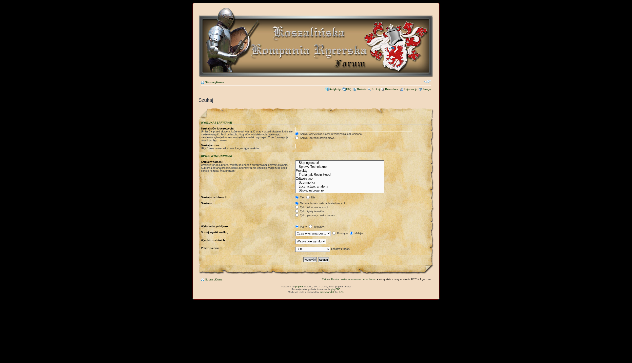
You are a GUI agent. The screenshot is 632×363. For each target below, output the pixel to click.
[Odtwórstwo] (340, 179)
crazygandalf (327, 292)
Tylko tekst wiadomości (313, 207)
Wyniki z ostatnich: (213, 240)
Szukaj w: (207, 203)
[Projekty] (340, 171)
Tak (301, 197)
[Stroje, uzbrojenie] (340, 190)
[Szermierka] (340, 183)
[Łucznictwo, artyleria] (340, 187)
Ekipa (325, 279)
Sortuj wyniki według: (215, 232)
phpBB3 (335, 289)
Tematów (318, 226)
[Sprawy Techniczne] (340, 167)
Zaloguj (427, 89)
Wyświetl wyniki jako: (215, 226)
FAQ (349, 89)
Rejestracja (410, 89)
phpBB (299, 286)
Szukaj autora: (210, 145)
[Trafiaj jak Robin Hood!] (340, 175)
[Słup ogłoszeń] (340, 163)
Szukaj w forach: (212, 161)
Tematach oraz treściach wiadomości (322, 203)
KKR (341, 292)
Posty (303, 226)
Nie (312, 197)
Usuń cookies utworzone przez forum (353, 279)
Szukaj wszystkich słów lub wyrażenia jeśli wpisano (330, 133)
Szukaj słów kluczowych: (217, 128)
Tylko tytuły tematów (311, 211)
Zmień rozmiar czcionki (427, 81)
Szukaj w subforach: (214, 197)
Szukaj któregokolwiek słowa (317, 137)
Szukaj (376, 89)
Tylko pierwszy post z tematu (317, 215)
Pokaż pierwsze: (211, 248)
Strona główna (214, 82)
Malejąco (359, 233)
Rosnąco (342, 233)
